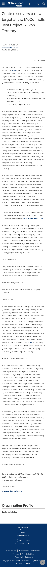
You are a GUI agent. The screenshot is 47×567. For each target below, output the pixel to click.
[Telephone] (37, 3)
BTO (30, 342)
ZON (14, 70)
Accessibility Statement (24, 557)
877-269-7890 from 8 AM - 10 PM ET (23, 542)
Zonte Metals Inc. (9, 512)
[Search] (44, 3)
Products (23, 530)
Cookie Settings (28, 554)
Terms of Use (11, 551)
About (23, 533)
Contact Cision (23, 527)
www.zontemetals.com (32, 218)
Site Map (16, 554)
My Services (22, 535)
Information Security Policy (29, 551)
